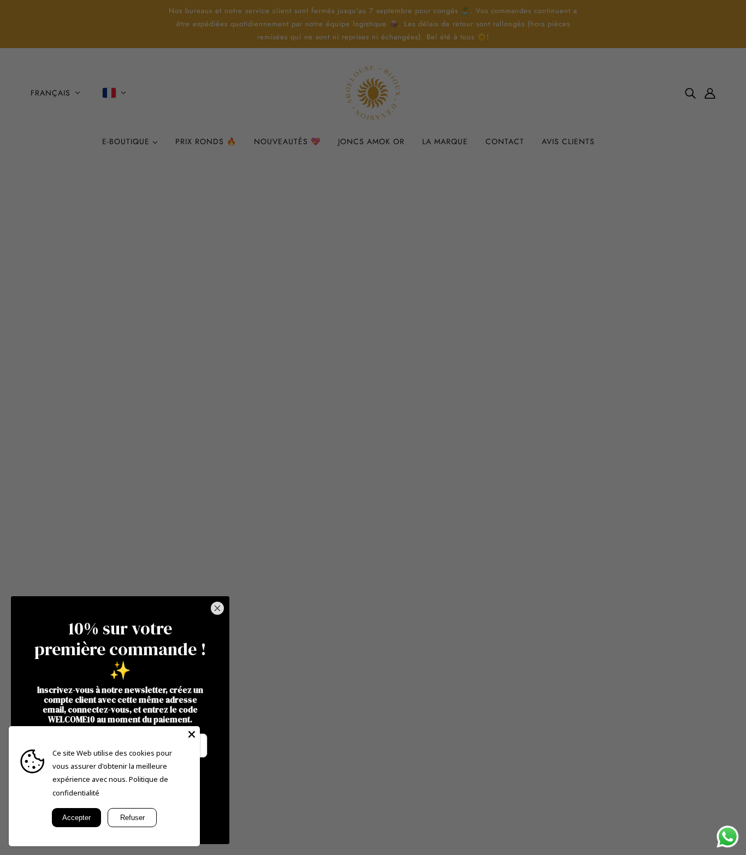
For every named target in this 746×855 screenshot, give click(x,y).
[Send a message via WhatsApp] (728, 837)
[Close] (191, 734)
